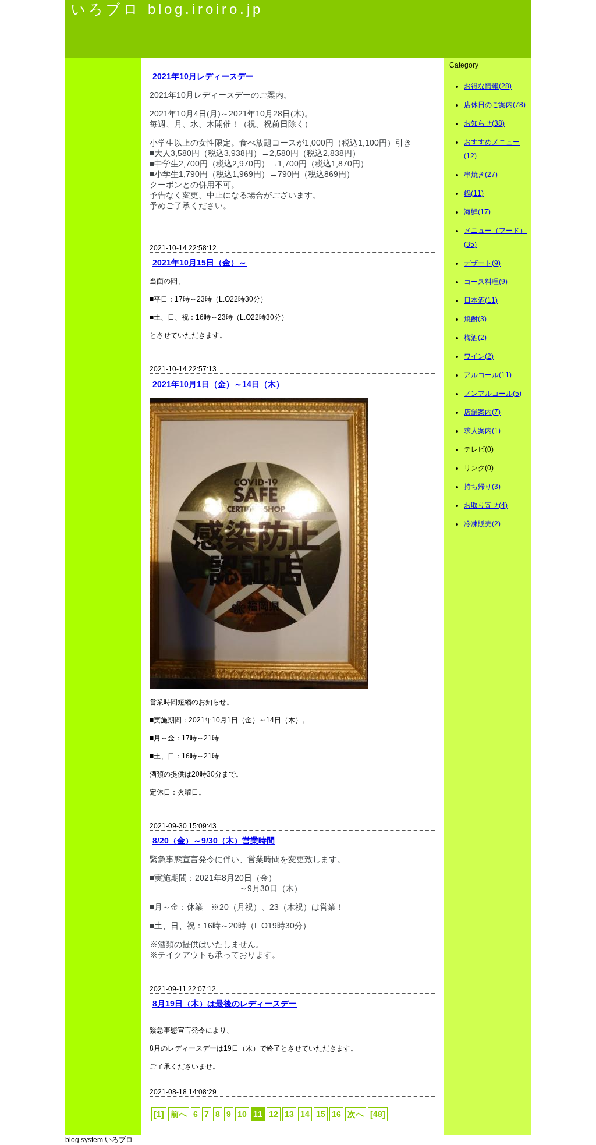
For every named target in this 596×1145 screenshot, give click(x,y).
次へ (355, 1114)
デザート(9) (482, 263)
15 (320, 1114)
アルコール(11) (488, 375)
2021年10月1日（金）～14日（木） (218, 384)
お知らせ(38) (484, 123)
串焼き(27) (481, 175)
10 (242, 1114)
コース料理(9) (486, 282)
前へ (179, 1114)
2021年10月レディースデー (203, 76)
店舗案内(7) (482, 412)
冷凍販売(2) (482, 524)
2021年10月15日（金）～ (199, 262)
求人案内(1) (482, 431)
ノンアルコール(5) (493, 393)
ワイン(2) (479, 356)
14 (305, 1114)
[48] (377, 1114)
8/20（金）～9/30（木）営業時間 (213, 840)
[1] (159, 1114)
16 (336, 1114)
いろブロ (119, 1140)
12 (273, 1114)
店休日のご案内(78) (495, 105)
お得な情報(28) (488, 86)
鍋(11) (474, 193)
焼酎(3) (475, 319)
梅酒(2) (475, 338)
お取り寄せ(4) (486, 505)
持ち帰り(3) (482, 487)
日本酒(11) (481, 300)
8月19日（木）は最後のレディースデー (224, 1003)
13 (289, 1114)
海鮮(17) (477, 212)
